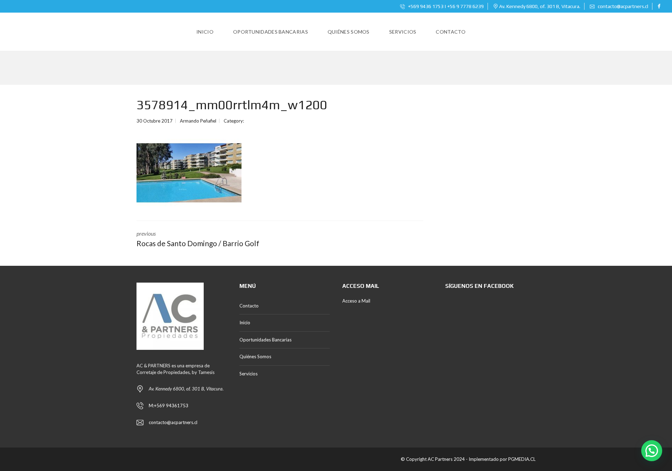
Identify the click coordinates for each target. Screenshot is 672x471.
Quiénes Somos (255, 356)
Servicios (248, 373)
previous (197, 239)
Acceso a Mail (356, 301)
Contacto (249, 306)
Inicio (244, 322)
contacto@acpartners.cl (623, 6)
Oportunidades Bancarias (265, 339)
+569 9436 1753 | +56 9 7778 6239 (445, 6)
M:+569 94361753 (168, 405)
